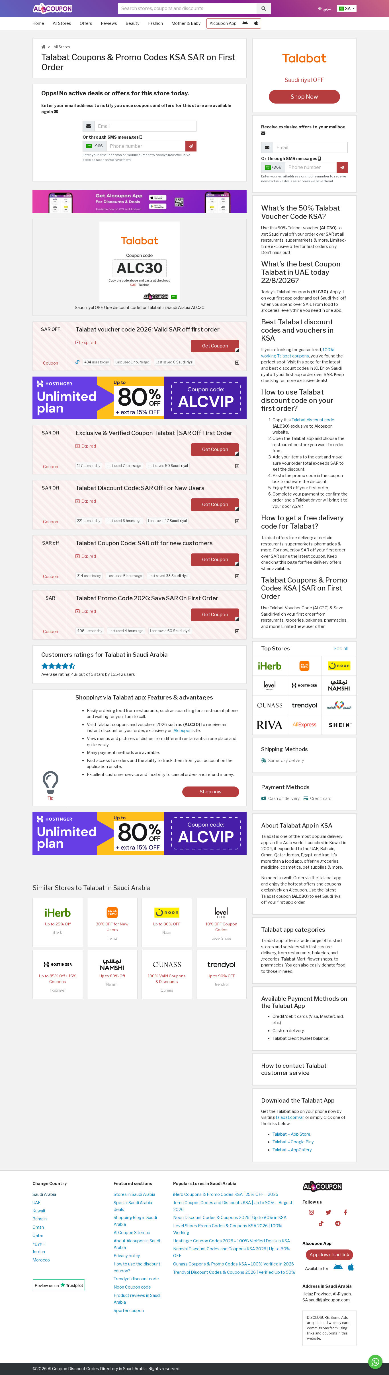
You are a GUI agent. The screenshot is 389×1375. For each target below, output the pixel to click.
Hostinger (58, 990)
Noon (166, 932)
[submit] (190, 146)
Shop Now (304, 96)
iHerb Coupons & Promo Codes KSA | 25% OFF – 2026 (225, 1194)
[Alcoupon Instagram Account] (311, 1212)
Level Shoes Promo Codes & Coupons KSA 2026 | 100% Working (227, 1229)
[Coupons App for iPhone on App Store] (256, 23)
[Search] (263, 8)
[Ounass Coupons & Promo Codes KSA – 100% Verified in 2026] (167, 964)
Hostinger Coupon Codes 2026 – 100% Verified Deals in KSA (231, 1240)
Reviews (109, 23)
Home (38, 23)
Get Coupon (215, 346)
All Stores (62, 23)
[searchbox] (187, 8)
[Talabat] (304, 58)
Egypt (38, 1243)
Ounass (167, 990)
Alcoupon (182, 730)
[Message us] (375, 1362)
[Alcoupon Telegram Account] (338, 1223)
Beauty (133, 23)
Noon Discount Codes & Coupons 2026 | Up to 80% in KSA (229, 1217)
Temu (112, 938)
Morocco (41, 1260)
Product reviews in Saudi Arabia (137, 1299)
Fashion (155, 23)
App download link (329, 1254)
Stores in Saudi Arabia (134, 1194)
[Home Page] (52, 8)
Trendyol (221, 984)
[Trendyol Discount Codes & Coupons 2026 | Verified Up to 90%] (221, 964)
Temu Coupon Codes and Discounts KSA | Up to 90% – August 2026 (232, 1206)
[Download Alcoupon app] (139, 201)
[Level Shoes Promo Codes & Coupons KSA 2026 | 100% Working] (221, 912)
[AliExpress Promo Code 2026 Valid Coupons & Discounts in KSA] (304, 724)
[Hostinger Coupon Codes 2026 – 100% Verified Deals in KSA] (58, 964)
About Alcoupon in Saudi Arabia (137, 1244)
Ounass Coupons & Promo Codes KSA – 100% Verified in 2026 (233, 1264)
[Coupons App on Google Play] (245, 23)
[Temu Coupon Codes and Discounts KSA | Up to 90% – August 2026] (112, 912)
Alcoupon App (223, 23)
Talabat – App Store (291, 1134)
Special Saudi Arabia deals (133, 1206)
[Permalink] (77, 362)
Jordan (38, 1251)
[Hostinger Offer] (139, 398)
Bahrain (39, 1219)
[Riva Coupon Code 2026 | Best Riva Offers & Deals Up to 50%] (269, 724)
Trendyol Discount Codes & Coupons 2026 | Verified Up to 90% (234, 1272)
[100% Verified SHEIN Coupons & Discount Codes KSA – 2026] (339, 724)
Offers (86, 23)
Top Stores (275, 648)
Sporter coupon (129, 1310)
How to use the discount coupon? (137, 1267)
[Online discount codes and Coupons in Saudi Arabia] (43, 47)
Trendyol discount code (136, 1278)
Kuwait (39, 1211)
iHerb (57, 932)
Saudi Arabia (44, 1194)
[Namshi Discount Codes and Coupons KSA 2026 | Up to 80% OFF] (112, 964)
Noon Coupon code (132, 1287)
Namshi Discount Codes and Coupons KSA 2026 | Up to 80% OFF (231, 1252)
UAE (36, 1202)
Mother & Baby (186, 23)
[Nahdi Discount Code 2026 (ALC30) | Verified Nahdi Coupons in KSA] (339, 704)
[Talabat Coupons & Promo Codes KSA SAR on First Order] (139, 261)
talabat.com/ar (289, 1117)
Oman (38, 1227)
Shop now (211, 791)
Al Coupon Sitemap (132, 1232)
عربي (326, 8)
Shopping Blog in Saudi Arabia (135, 1221)
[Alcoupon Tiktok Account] (321, 1223)
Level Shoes (221, 938)
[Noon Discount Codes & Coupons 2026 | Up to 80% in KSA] (167, 912)
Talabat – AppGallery (292, 1149)
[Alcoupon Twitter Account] (328, 1212)
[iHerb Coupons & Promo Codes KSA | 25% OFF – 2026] (58, 912)
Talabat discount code (313, 419)
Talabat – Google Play (293, 1142)
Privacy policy (127, 1255)
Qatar (37, 1235)
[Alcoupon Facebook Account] (345, 1212)
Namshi (112, 984)
